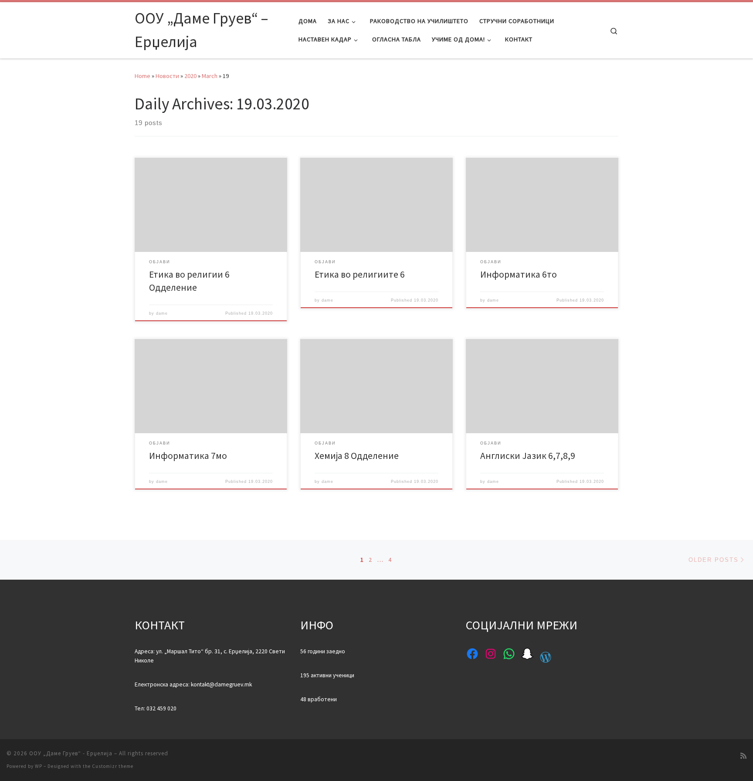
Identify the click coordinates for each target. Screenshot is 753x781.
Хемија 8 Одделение (357, 456)
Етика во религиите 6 (360, 274)
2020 (190, 76)
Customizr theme (112, 766)
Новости (167, 76)
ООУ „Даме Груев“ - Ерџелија (70, 753)
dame (162, 313)
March (209, 76)
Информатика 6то (518, 274)
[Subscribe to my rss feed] (743, 755)
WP (38, 766)
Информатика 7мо (188, 456)
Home (142, 76)
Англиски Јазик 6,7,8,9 (527, 456)
